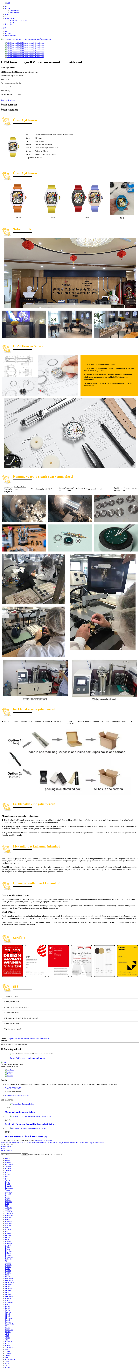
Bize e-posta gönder (8, 100)
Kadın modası (14, 12)
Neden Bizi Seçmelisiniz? (18, 20)
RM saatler (27, 1142)
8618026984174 (6, 1150)
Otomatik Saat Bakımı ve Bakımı (20, 1112)
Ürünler (8, 8)
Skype (3, 1148)
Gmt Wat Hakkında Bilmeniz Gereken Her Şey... (27, 1136)
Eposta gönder (6, 1146)
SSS (6, 16)
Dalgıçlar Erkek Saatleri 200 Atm (70, 1142)
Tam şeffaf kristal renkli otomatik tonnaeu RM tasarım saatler (28, 1039)
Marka (12, 22)
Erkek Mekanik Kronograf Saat (12, 1142)
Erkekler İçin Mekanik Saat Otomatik (45, 1142)
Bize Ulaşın (9, 24)
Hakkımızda (9, 18)
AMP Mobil (48, 1141)
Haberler (8, 14)
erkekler (85, 1142)
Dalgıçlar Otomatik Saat (97, 1142)
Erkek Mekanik (15, 10)
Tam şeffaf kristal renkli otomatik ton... (27, 1058)
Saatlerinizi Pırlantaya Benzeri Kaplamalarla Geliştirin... (30, 1124)
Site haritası (39, 1141)
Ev (6, 6)
